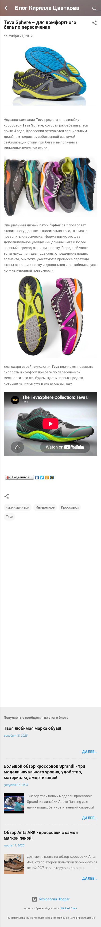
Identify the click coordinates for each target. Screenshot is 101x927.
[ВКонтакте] (37, 477)
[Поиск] (94, 9)
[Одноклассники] (46, 477)
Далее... (89, 752)
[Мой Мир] (51, 477)
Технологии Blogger (53, 899)
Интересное (45, 507)
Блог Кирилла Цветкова (47, 8)
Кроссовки (70, 507)
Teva (9, 517)
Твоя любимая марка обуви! (32, 728)
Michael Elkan (69, 908)
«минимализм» (17, 507)
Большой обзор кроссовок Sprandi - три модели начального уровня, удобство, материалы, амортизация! (44, 772)
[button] (94, 23)
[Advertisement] (50, 666)
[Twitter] (41, 477)
